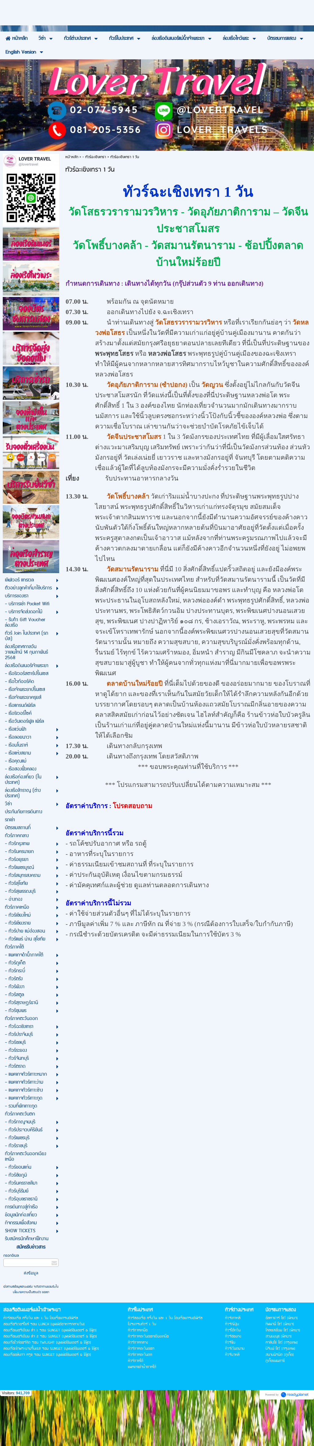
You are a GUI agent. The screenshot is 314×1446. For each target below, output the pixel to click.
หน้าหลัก (71, 157)
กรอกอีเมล (11, 1255)
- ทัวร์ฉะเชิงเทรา (94, 157)
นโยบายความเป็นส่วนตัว (27, 1292)
